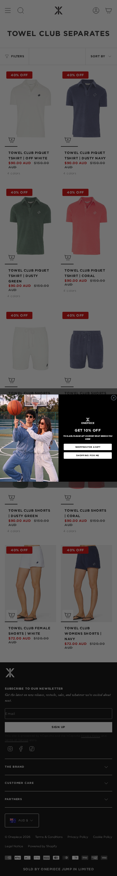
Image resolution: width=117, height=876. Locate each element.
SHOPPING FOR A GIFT (87, 447)
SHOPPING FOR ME (87, 455)
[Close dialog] (113, 398)
